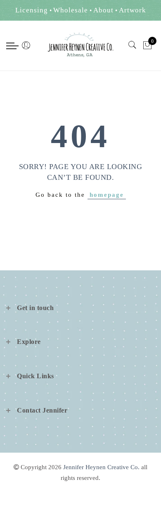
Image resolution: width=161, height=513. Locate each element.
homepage (107, 194)
